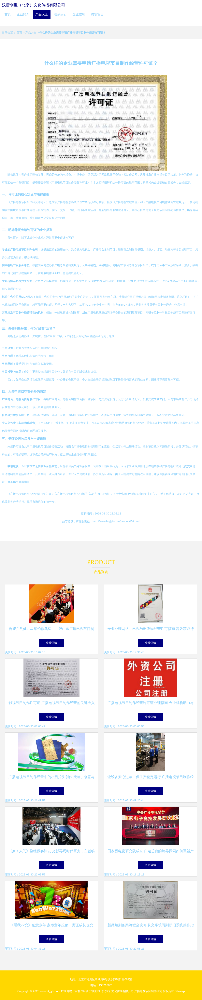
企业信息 (78, 14)
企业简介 (23, 14)
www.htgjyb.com (50, 991)
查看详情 (51, 642)
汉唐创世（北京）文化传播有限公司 (33, 5)
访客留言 (97, 14)
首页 (8, 14)
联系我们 (60, 14)
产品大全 (41, 14)
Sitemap (180, 991)
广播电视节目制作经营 (75, 991)
